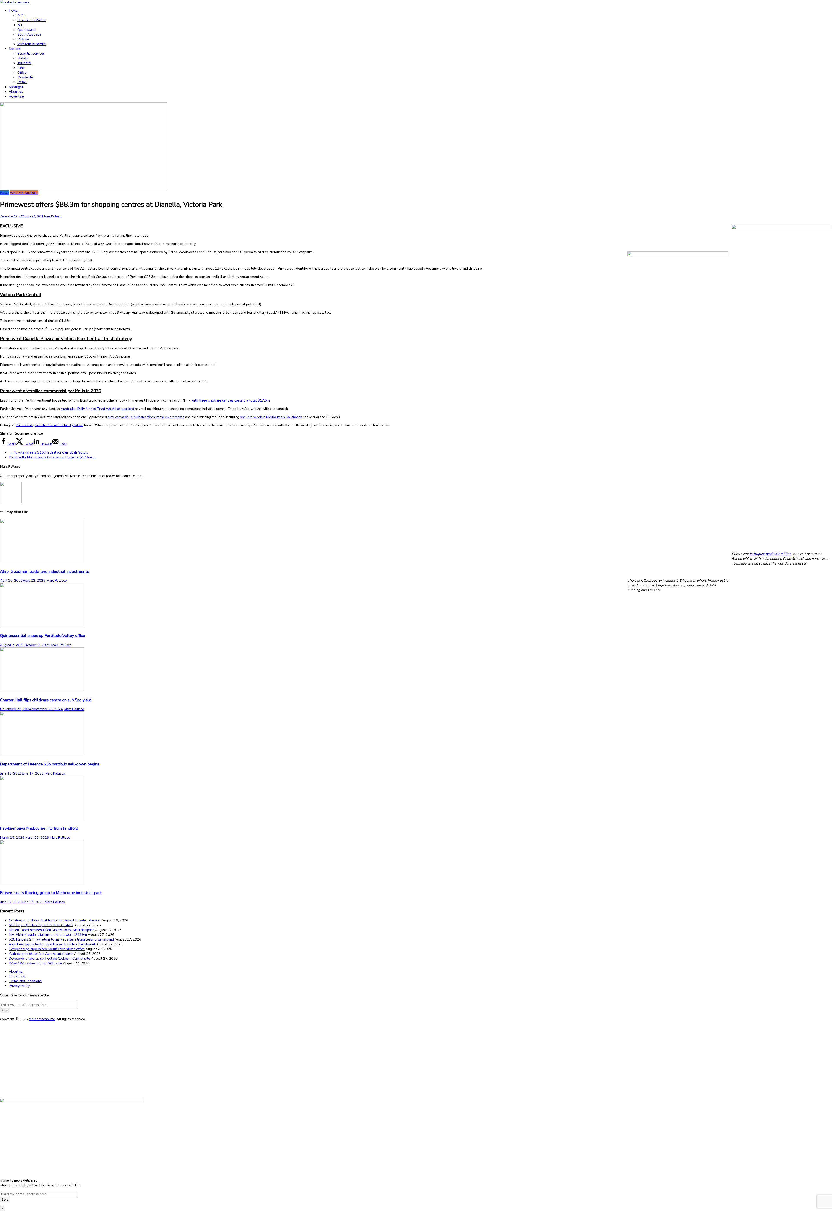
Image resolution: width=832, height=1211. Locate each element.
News (13, 10)
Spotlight (16, 87)
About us (16, 91)
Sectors (15, 48)
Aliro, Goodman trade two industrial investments (44, 571)
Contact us (17, 976)
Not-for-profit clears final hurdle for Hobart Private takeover (55, 920)
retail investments (170, 417)
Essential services (31, 53)
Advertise (16, 96)
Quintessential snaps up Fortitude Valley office (42, 635)
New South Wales (31, 20)
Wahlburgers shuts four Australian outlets (41, 953)
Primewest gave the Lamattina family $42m (49, 425)
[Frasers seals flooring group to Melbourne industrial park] (42, 883)
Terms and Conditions (25, 981)
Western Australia (31, 44)
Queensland (26, 29)
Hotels (22, 58)
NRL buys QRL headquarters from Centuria (41, 925)
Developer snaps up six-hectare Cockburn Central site (49, 958)
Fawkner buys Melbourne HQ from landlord (39, 828)
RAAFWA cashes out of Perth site (35, 963)
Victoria (23, 39)
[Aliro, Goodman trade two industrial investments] (42, 562)
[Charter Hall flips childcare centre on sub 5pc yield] (42, 690)
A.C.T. (21, 15)
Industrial (24, 63)
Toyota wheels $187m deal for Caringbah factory (48, 452)
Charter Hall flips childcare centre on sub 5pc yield (45, 700)
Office (21, 72)
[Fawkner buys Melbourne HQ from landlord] (42, 819)
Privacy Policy (19, 985)
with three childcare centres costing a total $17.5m (230, 400)
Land (21, 67)
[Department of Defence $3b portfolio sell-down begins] (42, 754)
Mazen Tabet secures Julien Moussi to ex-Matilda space (51, 930)
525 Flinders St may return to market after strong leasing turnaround (61, 939)
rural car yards (118, 417)
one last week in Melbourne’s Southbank (271, 417)
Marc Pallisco (52, 216)
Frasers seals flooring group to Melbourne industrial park (51, 892)
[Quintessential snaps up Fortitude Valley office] (42, 626)
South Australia (29, 34)
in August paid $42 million (770, 554)
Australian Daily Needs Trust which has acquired (97, 408)
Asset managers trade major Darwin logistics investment (52, 944)
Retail (22, 82)
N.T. (20, 25)
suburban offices (142, 417)
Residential (26, 77)
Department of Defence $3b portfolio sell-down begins (49, 764)
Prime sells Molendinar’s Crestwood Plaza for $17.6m (52, 457)
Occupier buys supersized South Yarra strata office (47, 949)
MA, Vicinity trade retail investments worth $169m (48, 934)
